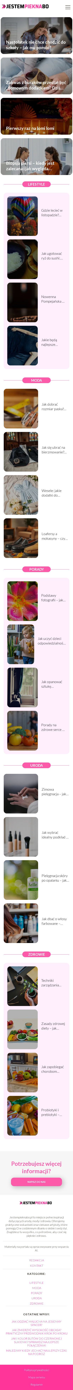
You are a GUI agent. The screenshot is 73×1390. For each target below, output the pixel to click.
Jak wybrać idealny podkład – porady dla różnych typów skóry (55, 834)
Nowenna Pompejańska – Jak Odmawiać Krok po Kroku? (53, 298)
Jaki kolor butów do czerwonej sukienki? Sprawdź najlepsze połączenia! (36, 1342)
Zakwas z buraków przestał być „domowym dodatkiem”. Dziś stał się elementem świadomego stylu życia (36, 85)
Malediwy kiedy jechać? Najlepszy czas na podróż (36, 1352)
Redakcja (36, 1260)
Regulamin (36, 1384)
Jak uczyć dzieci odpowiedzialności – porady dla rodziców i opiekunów (52, 640)
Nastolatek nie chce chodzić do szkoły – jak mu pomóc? (36, 44)
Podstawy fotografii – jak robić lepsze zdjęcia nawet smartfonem (52, 597)
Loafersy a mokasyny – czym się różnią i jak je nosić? (55, 536)
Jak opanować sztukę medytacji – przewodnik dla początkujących (53, 684)
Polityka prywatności (36, 1370)
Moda (36, 380)
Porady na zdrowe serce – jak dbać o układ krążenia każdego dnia (53, 727)
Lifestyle (36, 184)
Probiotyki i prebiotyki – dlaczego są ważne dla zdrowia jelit (50, 1112)
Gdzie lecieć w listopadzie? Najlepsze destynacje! (52, 212)
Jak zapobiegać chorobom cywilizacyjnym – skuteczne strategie (52, 1069)
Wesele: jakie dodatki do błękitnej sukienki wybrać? (55, 492)
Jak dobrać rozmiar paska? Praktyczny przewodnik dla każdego (53, 406)
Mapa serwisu (36, 1377)
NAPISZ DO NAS (36, 1181)
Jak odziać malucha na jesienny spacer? (36, 1323)
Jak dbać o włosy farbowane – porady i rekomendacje (54, 921)
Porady (36, 569)
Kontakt (36, 1265)
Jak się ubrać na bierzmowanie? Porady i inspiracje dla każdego (53, 449)
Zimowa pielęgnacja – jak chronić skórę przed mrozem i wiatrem (54, 791)
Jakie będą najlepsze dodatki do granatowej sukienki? (49, 342)
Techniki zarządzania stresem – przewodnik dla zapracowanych (52, 982)
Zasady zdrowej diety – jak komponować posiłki (53, 1025)
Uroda (36, 765)
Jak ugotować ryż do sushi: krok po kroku (51, 255)
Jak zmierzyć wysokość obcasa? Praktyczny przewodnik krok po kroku (36, 1331)
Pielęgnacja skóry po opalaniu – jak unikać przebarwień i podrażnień (55, 877)
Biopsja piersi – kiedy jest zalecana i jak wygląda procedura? (30, 166)
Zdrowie (36, 954)
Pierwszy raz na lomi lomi (30, 128)
